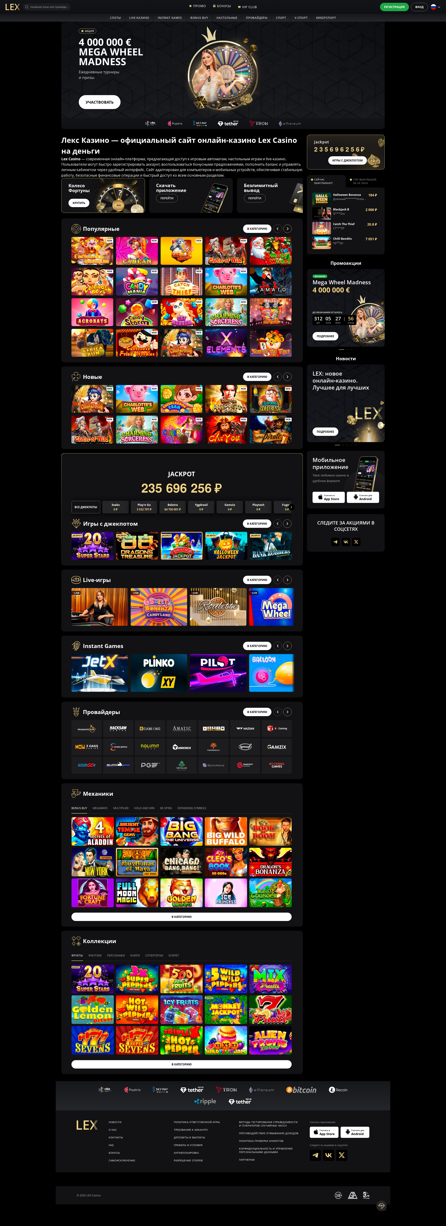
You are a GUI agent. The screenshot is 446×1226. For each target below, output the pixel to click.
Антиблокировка (186, 1152)
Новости (115, 1122)
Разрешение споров (188, 1160)
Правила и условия (188, 1145)
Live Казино (139, 18)
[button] (303, 195)
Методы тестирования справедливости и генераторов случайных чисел (268, 1123)
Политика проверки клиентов (261, 1141)
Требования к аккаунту (191, 1129)
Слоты (115, 18)
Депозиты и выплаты (189, 1137)
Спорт (281, 18)
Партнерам (247, 1159)
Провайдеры (256, 18)
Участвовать (100, 102)
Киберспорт (326, 18)
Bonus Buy (199, 18)
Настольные (227, 18)
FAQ (111, 1145)
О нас (113, 1129)
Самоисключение (122, 1160)
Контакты (116, 1137)
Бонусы (114, 1152)
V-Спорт (301, 18)
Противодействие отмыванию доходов (268, 1133)
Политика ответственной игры (197, 1122)
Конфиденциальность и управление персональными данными (266, 1150)
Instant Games (170, 18)
